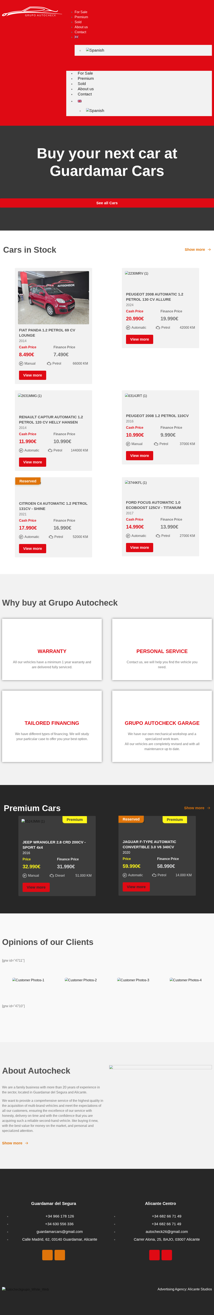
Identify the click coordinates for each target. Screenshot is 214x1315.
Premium (81, 17)
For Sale (81, 12)
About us (81, 27)
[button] (139, 61)
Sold (78, 22)
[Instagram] (60, 1255)
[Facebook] (47, 1255)
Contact (80, 32)
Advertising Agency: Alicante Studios (185, 1289)
